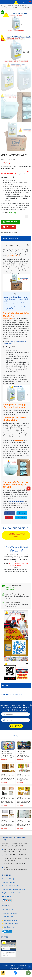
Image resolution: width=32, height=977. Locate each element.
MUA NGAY (10, 227)
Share (10, 513)
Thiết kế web (13, 968)
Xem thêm (4, 759)
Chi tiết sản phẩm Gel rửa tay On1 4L (15, 297)
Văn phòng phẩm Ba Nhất (16, 501)
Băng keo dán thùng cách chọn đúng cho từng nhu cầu (23, 801)
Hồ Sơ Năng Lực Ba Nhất (9, 913)
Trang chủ (4, 6)
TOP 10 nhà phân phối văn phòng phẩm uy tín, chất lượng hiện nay (8, 756)
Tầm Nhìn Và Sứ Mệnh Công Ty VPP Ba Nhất (23, 756)
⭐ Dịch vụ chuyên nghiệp (10, 923)
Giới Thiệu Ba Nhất (7, 910)
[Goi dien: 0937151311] (28, 973)
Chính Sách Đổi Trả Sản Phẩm (11, 886)
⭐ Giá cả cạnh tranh (8, 927)
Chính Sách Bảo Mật (8, 879)
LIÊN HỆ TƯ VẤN (16, 726)
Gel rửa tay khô (9, 8)
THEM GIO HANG (12, 221)
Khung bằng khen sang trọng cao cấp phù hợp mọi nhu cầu (7, 824)
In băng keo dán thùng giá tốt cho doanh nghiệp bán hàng (22, 779)
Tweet (23, 513)
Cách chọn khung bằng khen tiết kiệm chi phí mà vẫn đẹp (7, 801)
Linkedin (22, 517)
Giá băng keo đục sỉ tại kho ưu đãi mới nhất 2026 (7, 779)
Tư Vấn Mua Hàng (7, 916)
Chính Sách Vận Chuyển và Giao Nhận (13, 889)
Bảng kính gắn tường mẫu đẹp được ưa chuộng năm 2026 (23, 824)
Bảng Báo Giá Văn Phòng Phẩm (11, 893)
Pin (10, 517)
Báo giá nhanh (6, 896)
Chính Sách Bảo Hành (8, 882)
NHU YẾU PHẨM (13, 6)
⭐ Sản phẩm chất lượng (9, 920)
